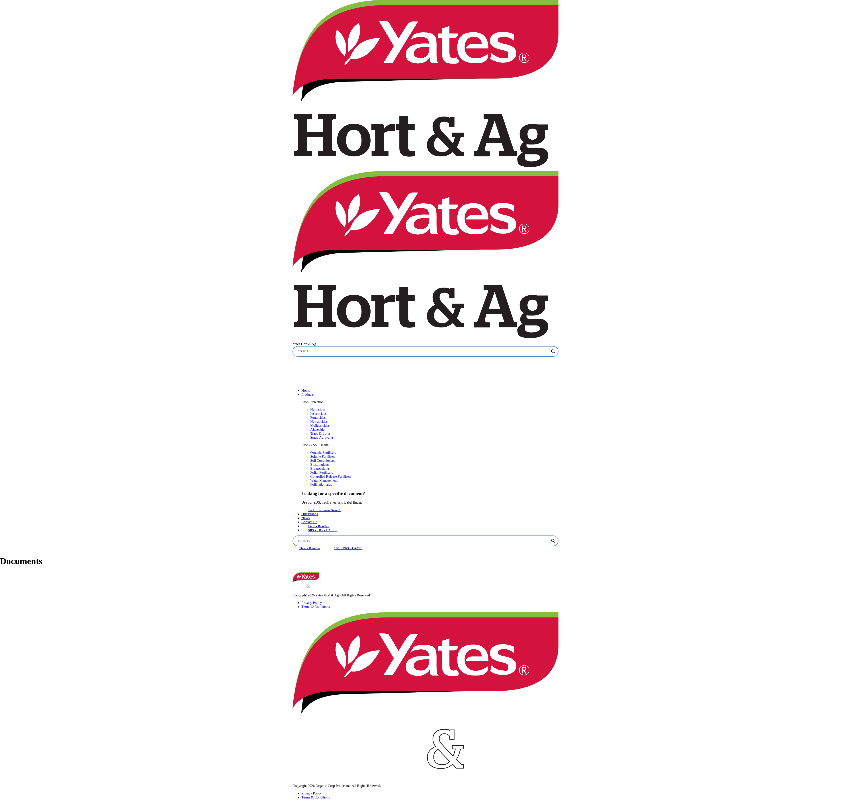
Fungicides (318, 417)
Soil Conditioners (322, 460)
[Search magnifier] (553, 351)
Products (307, 394)
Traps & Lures (320, 433)
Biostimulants (319, 464)
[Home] (306, 581)
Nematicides (319, 421)
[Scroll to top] (4, 806)
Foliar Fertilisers (321, 472)
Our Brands (309, 514)
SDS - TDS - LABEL (322, 530)
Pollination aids (321, 484)
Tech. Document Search (324, 510)
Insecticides (318, 413)
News (305, 518)
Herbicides (317, 409)
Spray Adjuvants (322, 437)
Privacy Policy (311, 603)
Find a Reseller (309, 548)
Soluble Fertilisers (322, 456)
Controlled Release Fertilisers (330, 476)
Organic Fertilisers (323, 452)
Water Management (324, 480)
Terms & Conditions (315, 607)
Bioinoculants (320, 468)
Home (305, 390)
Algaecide (317, 429)
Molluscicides (320, 425)
